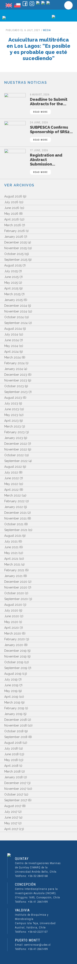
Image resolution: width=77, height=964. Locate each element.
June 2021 (11, 547)
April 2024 (11, 351)
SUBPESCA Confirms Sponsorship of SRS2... (51, 133)
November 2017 (15, 788)
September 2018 (15, 737)
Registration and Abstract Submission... (46, 163)
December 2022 (15, 443)
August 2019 (12, 673)
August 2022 (13, 466)
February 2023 (14, 432)
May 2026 (11, 213)
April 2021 (11, 558)
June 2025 (11, 277)
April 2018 (11, 765)
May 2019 (11, 691)
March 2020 (12, 633)
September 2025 (15, 259)
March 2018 (12, 771)
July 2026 (11, 202)
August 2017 (12, 806)
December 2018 (15, 719)
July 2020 (11, 610)
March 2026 (12, 225)
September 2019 (15, 668)
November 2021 (15, 518)
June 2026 (11, 208)
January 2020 (13, 645)
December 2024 (15, 305)
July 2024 (11, 334)
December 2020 (15, 581)
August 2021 (12, 535)
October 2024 (14, 317)
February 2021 (14, 570)
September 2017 (15, 800)
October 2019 (13, 662)
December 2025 (15, 242)
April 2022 (11, 489)
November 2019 (15, 656)
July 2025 (11, 271)
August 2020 (13, 604)
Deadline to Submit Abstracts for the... (48, 105)
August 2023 (13, 397)
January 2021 (13, 576)
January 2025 (13, 300)
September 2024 (16, 323)
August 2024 (13, 328)
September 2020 (16, 599)
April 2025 (11, 288)
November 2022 (15, 449)
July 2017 (10, 811)
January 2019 (13, 714)
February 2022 (14, 501)
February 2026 (14, 231)
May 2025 (11, 282)
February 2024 (14, 363)
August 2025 (13, 265)
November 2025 (15, 248)
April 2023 (11, 420)
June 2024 (11, 340)
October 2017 (13, 794)
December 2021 (15, 512)
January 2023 (13, 438)
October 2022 (14, 455)
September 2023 (16, 392)
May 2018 (11, 760)
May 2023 (11, 415)
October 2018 (14, 731)
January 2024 (13, 369)
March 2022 (12, 495)
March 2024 (12, 357)
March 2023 (12, 426)
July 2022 (11, 472)
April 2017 (11, 829)
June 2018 (11, 754)
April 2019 (11, 696)
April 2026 (11, 219)
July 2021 (11, 541)
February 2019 (14, 708)
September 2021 (15, 530)
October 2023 (14, 386)
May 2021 (11, 553)
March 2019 (12, 702)
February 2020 (14, 639)
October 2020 (14, 593)
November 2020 (15, 587)
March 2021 (12, 564)
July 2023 (11, 403)
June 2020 (11, 616)
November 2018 (15, 725)
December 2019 (15, 650)
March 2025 (12, 294)
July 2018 (11, 748)
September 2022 (16, 461)
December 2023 (15, 374)
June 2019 (11, 685)
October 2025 (14, 254)
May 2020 (11, 622)
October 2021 (13, 524)
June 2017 (11, 817)
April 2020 (11, 627)
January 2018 (13, 777)
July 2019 (11, 679)
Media (47, 30)
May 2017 (10, 823)
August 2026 (13, 196)
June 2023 (11, 409)
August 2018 (13, 742)
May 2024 (11, 346)
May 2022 (11, 484)
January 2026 (13, 236)
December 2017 (15, 783)
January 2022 (13, 507)
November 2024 (15, 311)
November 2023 (15, 380)
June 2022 (11, 478)
